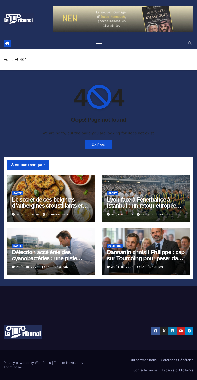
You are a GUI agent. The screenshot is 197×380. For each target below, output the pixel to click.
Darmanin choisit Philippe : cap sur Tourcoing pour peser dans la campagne (146, 258)
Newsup (72, 363)
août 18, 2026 (123, 214)
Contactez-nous (145, 370)
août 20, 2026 (28, 214)
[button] (190, 43)
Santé (17, 193)
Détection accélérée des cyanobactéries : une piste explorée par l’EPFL (44, 258)
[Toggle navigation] (99, 43)
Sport (112, 193)
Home (9, 59)
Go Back (98, 145)
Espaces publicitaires (177, 370)
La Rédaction (57, 214)
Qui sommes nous (143, 360)
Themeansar (13, 367)
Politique (114, 245)
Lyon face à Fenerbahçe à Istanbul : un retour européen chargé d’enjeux (143, 205)
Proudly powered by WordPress (28, 363)
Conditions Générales (177, 360)
